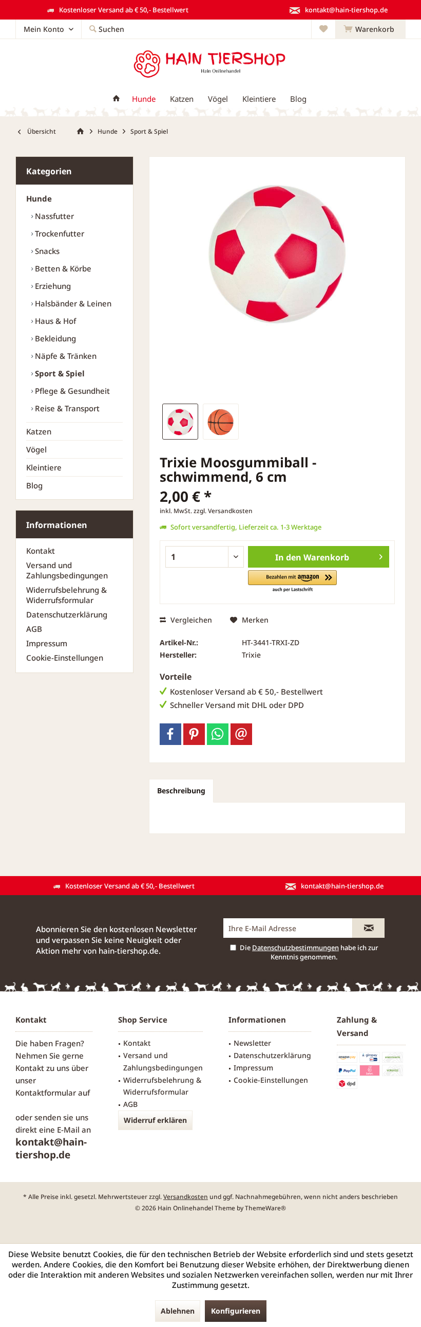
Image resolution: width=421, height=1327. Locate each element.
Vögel (36, 449)
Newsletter (252, 1043)
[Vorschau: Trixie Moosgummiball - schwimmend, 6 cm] (180, 422)
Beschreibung (181, 790)
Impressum (46, 643)
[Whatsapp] (217, 734)
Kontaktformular (45, 1092)
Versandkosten (185, 1196)
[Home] (116, 99)
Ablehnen (178, 1311)
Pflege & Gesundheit (71, 391)
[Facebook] (170, 734)
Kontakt (40, 551)
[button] (292, 581)
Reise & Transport (66, 408)
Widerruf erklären (155, 1120)
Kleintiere (44, 467)
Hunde (39, 198)
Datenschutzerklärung (66, 614)
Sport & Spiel (59, 373)
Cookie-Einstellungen (64, 657)
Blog (34, 485)
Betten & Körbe (62, 268)
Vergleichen (190, 620)
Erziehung (52, 286)
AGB (34, 629)
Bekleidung (54, 338)
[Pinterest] (194, 734)
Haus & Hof (54, 321)
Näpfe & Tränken (65, 356)
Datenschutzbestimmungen (295, 947)
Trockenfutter (58, 233)
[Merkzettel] (323, 29)
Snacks (46, 251)
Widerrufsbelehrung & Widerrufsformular (66, 595)
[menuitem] (370, 29)
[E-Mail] (241, 734)
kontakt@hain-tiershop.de (51, 1148)
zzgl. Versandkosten (223, 510)
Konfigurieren (235, 1311)
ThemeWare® (265, 1208)
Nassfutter (53, 216)
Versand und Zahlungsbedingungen (67, 570)
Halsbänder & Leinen (72, 303)
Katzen (38, 431)
